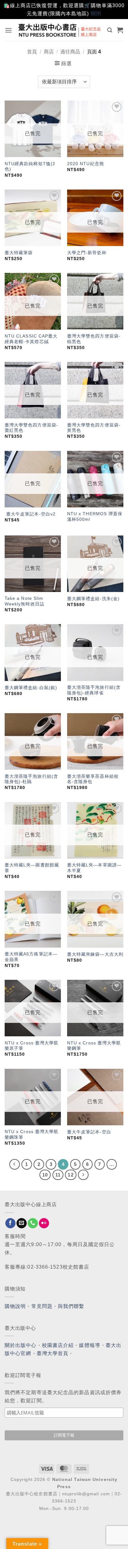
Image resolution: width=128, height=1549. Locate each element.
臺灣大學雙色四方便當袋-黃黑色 (94, 428)
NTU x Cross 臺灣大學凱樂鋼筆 (94, 1046)
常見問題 (42, 1306)
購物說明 (15, 1306)
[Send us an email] (21, 1223)
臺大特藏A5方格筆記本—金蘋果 (31, 957)
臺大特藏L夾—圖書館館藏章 (32, 868)
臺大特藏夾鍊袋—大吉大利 (95, 954)
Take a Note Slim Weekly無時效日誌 (24, 601)
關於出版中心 (21, 1345)
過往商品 (70, 51)
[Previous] (14, 1164)
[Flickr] (44, 1223)
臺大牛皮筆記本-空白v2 (30, 514)
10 (45, 1174)
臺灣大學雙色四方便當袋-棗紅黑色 (31, 428)
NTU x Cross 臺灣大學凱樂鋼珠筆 (32, 1134)
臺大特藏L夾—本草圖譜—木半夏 (94, 868)
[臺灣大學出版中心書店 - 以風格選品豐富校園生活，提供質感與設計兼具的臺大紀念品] (60, 30)
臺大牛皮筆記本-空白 (89, 1132)
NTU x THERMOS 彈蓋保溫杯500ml (95, 516)
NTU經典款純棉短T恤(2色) (30, 166)
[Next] (83, 1175)
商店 (49, 51)
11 (58, 1174)
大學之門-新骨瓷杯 (87, 252)
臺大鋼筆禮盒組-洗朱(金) (93, 598)
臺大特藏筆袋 (19, 252)
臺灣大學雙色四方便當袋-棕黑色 (94, 339)
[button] (8, 30)
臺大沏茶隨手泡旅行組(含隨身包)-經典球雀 (94, 690)
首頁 (32, 51)
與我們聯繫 (71, 1306)
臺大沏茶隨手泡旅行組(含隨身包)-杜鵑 (31, 779)
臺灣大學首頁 (53, 1353)
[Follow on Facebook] (10, 1223)
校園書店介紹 (58, 1345)
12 (70, 1174)
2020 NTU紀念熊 (85, 163)
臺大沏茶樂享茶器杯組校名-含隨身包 (93, 779)
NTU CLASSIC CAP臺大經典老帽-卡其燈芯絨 (31, 339)
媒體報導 (89, 1345)
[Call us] (33, 1223)
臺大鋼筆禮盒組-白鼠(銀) (31, 687)
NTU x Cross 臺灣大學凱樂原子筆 (32, 1046)
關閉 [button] (96, 13)
